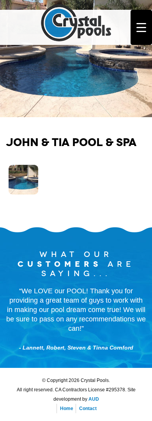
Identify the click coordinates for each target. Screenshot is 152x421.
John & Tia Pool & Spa (71, 143)
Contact (88, 408)
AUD (93, 399)
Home (66, 408)
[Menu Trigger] (141, 27)
